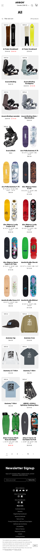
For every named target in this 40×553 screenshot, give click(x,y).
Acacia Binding (10, 82)
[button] (2, 5)
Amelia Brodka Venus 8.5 (10, 300)
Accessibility (20, 526)
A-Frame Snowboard (10, 49)
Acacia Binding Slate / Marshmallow (29, 117)
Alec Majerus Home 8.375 (29, 187)
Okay (35, 545)
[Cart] (36, 5)
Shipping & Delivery (20, 531)
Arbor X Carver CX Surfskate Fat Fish (29, 439)
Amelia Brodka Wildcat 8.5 (29, 301)
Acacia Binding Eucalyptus (29, 82)
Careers (20, 534)
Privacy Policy (8, 549)
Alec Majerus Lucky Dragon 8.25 (10, 225)
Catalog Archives (20, 536)
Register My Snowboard (20, 514)
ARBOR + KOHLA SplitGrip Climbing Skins (29, 404)
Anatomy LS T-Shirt (10, 371)
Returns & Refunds (20, 516)
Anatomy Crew (29, 338)
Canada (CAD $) (22, 5)
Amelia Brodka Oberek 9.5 (29, 263)
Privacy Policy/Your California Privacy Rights (20, 521)
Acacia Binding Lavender (11, 116)
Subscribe (31, 480)
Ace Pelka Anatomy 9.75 (11, 187)
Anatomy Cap (10, 338)
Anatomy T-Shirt (29, 371)
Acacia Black (10, 151)
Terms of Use (20, 519)
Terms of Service (20, 529)
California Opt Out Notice (20, 524)
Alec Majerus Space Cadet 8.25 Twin (10, 263)
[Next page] (33, 454)
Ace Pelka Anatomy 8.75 (29, 151)
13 (28, 454)
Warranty (20, 511)
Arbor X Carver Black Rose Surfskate (10, 439)
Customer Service (20, 509)
